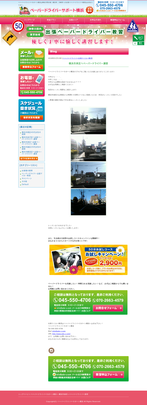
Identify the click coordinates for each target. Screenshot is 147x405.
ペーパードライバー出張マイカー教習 (77, 58)
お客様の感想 (27, 170)
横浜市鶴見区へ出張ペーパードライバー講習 (32, 153)
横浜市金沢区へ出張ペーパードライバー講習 (32, 138)
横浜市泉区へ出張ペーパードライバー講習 (31, 143)
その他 (24, 181)
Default (25, 184)
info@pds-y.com (59, 331)
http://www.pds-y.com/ (61, 334)
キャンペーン (27, 178)
